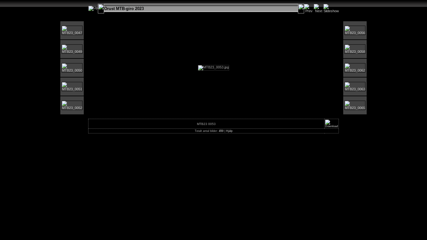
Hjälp (229, 130)
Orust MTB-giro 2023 (124, 8)
